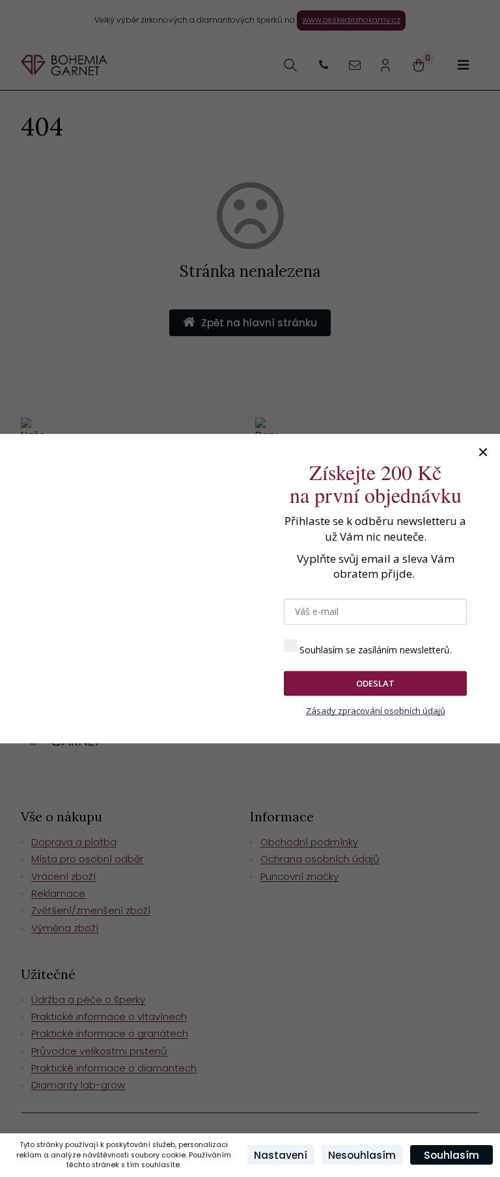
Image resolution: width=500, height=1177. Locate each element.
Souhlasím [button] (451, 1155)
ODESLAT (375, 683)
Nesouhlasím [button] (362, 1155)
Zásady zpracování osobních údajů (375, 711)
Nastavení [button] (280, 1155)
